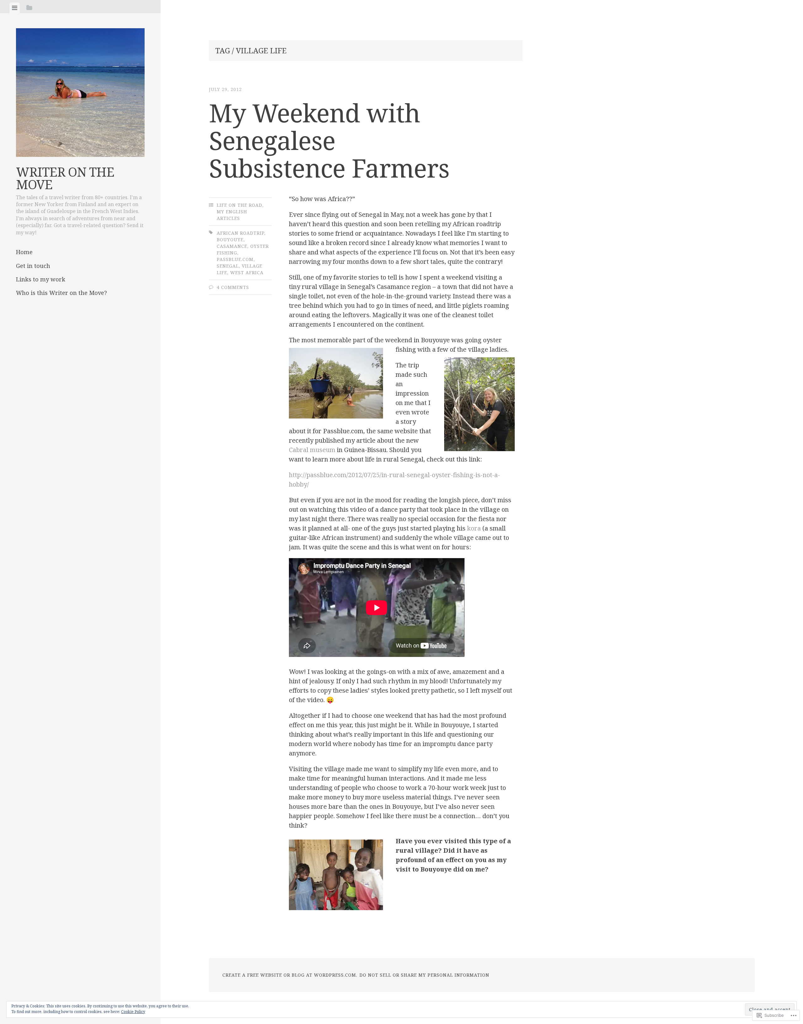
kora (474, 528)
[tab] (14, 8)
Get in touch (33, 265)
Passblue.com (235, 259)
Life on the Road (239, 205)
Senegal (228, 266)
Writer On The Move (65, 178)
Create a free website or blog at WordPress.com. (289, 975)
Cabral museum (312, 449)
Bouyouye (230, 240)
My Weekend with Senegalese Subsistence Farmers (329, 140)
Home (24, 252)
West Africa (246, 272)
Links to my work (40, 279)
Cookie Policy (133, 1011)
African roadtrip (240, 233)
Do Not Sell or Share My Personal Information (424, 975)
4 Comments (233, 287)
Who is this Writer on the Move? (61, 292)
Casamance (232, 246)
